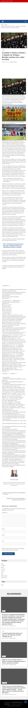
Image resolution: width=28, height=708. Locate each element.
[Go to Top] (25, 701)
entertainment (4, 576)
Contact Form (4, 577)
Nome (3, 529)
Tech (2, 572)
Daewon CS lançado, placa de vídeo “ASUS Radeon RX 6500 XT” (14, 493)
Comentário (5, 512)
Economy (3, 569)
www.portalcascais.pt (17, 702)
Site (3, 541)
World (2, 567)
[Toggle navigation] (2, 21)
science (2, 570)
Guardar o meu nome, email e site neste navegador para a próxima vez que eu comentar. (13, 549)
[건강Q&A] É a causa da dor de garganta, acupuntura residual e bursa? (16, 499)
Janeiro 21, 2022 (5, 62)
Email (3, 535)
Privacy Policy (7, 704)
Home (2, 564)
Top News (3, 565)
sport (3, 50)
